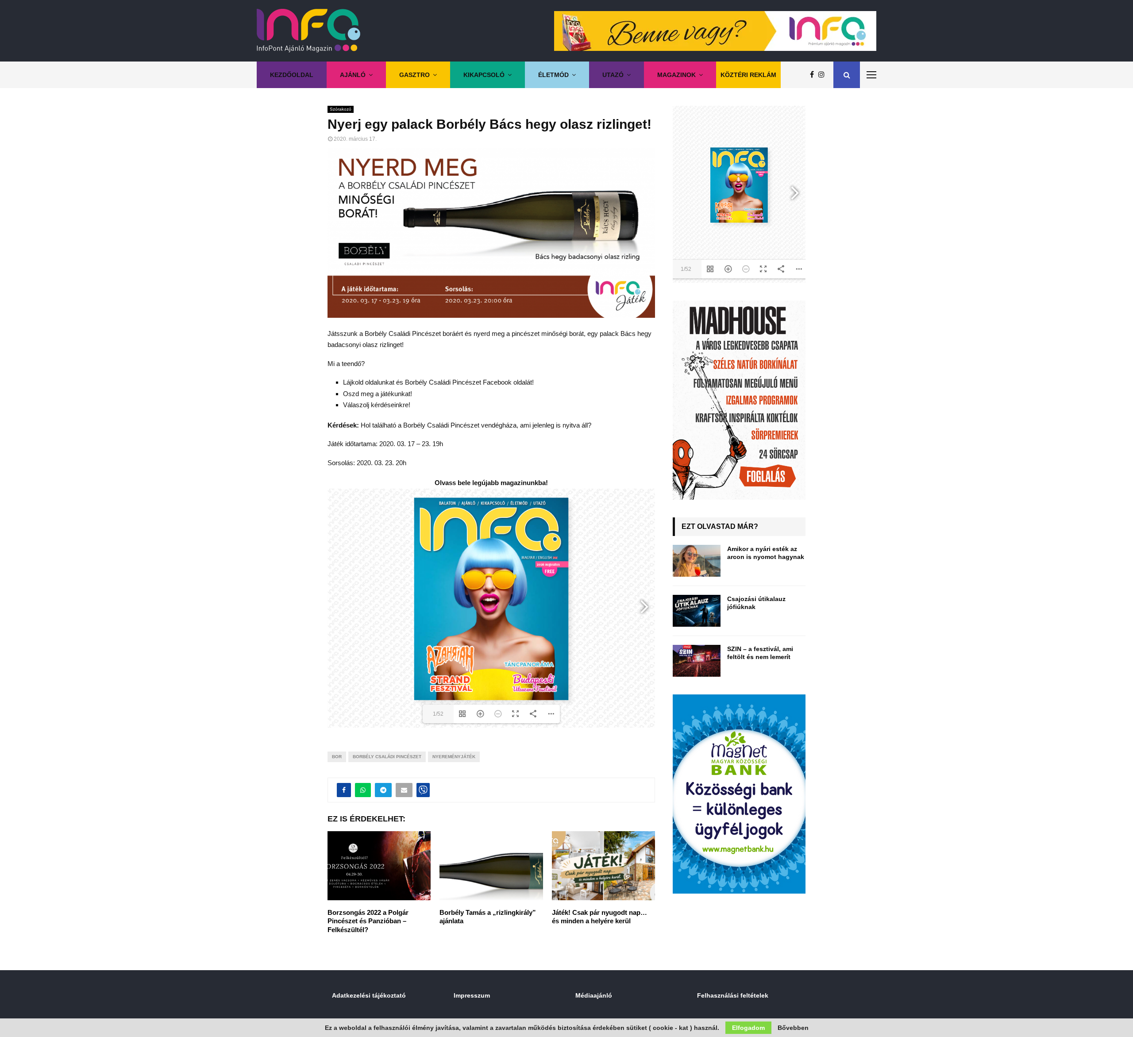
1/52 (438, 714)
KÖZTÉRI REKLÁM (748, 74)
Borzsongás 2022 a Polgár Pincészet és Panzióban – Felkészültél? (368, 921)
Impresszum (472, 995)
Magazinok (676, 74)
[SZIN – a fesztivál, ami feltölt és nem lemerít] (697, 661)
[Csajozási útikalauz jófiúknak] (697, 611)
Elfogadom (748, 1027)
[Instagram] (823, 74)
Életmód (553, 74)
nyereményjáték (453, 756)
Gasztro (414, 74)
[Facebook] (814, 74)
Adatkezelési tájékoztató (369, 995)
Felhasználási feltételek (732, 995)
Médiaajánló (593, 995)
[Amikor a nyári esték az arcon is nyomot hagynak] (697, 561)
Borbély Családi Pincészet (387, 756)
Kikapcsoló (484, 74)
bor (337, 756)
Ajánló (353, 74)
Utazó (613, 74)
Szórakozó (340, 109)
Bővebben (793, 1028)
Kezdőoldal (291, 74)
